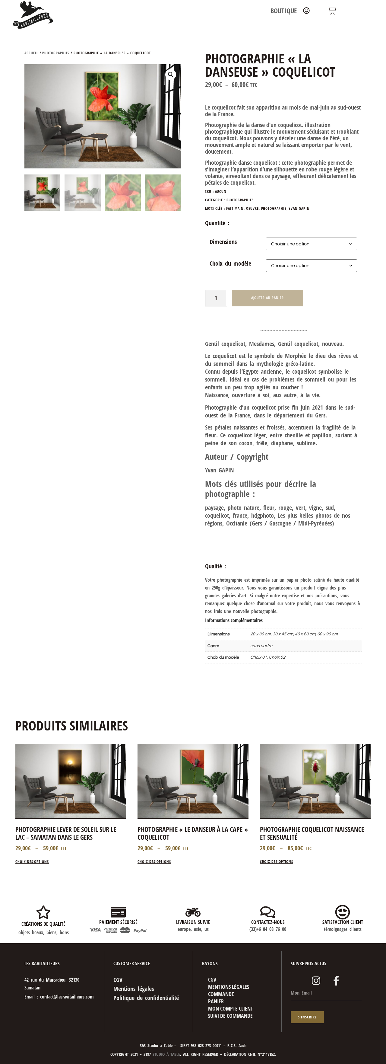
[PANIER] (332, 11)
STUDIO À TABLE (165, 1054)
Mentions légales (228, 986)
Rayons (210, 963)
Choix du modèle (230, 263)
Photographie (273, 208)
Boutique (284, 10)
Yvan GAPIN (299, 208)
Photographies (55, 53)
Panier (216, 1001)
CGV (212, 979)
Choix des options (32, 862)
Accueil (31, 53)
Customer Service (131, 963)
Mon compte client (230, 1008)
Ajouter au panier (267, 297)
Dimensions (223, 242)
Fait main (235, 208)
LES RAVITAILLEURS (42, 963)
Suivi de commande (230, 1015)
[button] (170, 74)
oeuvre (252, 208)
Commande (221, 994)
